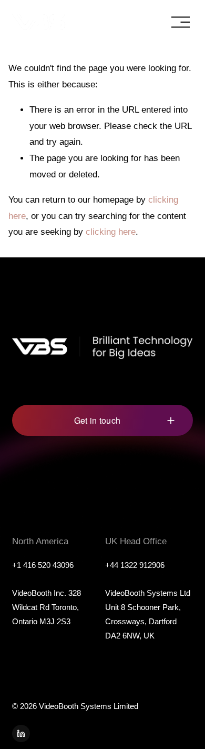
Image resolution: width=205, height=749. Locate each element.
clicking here (111, 232)
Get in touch (97, 420)
